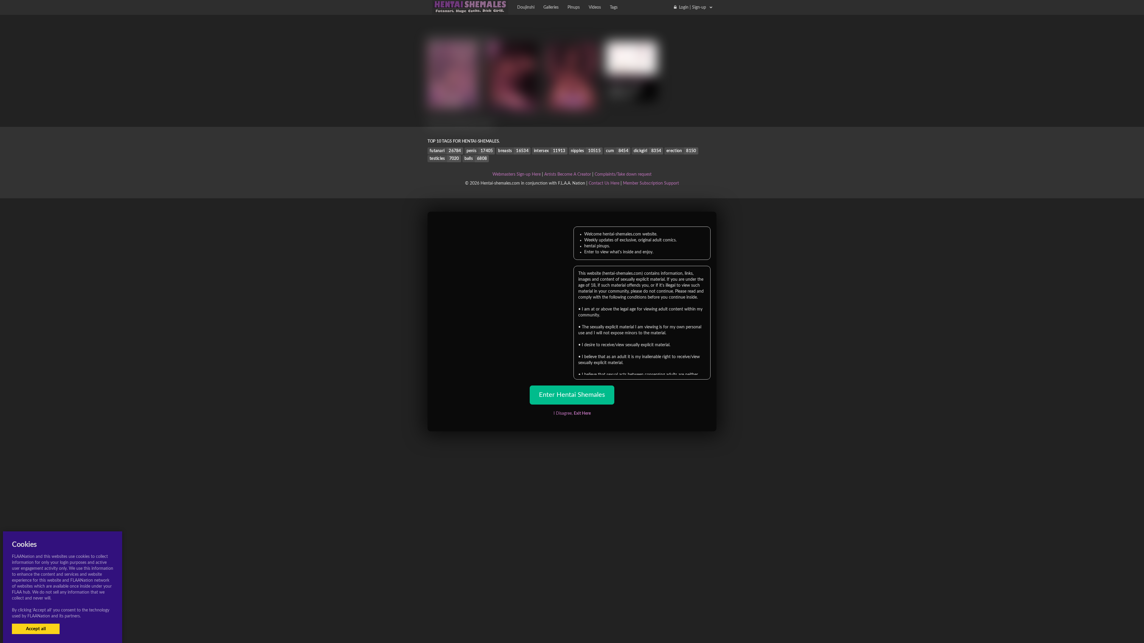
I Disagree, (572, 413)
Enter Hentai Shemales (572, 394)
